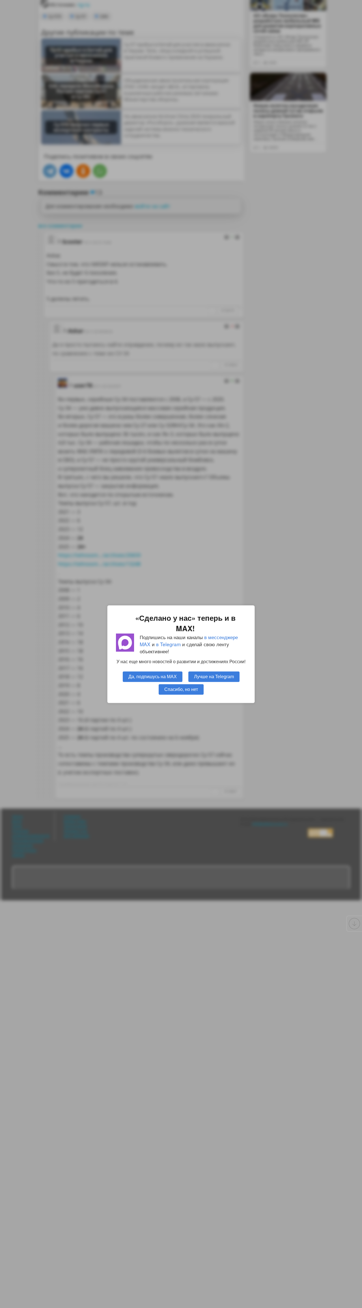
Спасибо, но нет (181, 689)
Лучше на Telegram (214, 676)
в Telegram (168, 644)
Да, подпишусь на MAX (152, 676)
